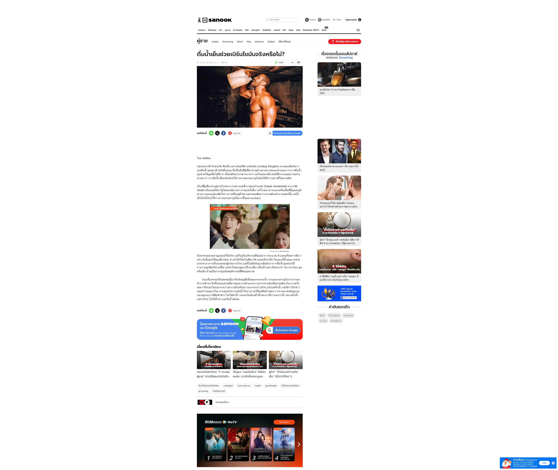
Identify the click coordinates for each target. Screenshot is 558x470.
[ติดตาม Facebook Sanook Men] (339, 293)
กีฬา (247, 30)
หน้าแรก (201, 30)
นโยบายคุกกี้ (533, 466)
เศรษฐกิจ (255, 30)
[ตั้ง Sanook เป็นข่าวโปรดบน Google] (250, 328)
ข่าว (220, 30)
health (258, 385)
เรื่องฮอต (212, 30)
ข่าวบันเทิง (237, 30)
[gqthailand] (205, 402)
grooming (203, 391)
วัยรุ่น (291, 30)
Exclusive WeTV (311, 30)
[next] (299, 444)
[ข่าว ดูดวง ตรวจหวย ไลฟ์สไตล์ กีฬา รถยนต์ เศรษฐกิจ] (214, 20)
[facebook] (223, 133)
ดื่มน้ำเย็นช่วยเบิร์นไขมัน (208, 385)
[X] (217, 133)
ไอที (284, 30)
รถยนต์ (276, 30)
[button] (268, 19)
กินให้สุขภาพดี (219, 391)
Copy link (237, 133)
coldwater (228, 385)
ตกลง (544, 463)
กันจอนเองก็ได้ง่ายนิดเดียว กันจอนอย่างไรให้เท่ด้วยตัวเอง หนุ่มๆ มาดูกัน (338, 204)
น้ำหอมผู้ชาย (334, 315)
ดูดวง (227, 30)
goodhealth (271, 385)
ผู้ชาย (322, 315)
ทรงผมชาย (348, 315)
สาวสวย (323, 320)
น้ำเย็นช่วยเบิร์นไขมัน (290, 385)
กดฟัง (281, 62)
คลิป (298, 30)
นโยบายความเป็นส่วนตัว (520, 466)
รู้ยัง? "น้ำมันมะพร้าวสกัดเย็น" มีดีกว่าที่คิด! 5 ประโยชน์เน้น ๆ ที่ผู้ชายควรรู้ (339, 241)
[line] (211, 133)
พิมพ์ (226, 62)
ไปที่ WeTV (284, 422)
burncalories (244, 385)
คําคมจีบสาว (336, 320)
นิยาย (324, 30)
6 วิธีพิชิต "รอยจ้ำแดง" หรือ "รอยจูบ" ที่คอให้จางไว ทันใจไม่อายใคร (339, 278)
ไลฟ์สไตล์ (266, 30)
